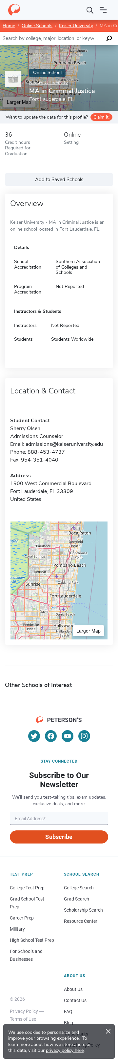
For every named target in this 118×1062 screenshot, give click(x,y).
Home (9, 26)
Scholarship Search (83, 910)
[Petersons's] (14, 10)
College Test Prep (27, 887)
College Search (79, 887)
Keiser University (76, 26)
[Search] (90, 10)
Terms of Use (23, 1019)
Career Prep (22, 917)
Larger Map (88, 630)
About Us (73, 989)
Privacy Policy (24, 1011)
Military (17, 929)
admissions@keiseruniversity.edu (64, 444)
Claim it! (101, 117)
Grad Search (76, 898)
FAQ (68, 1011)
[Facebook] (51, 736)
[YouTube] (67, 736)
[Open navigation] (103, 10)
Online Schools (37, 26)
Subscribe (58, 836)
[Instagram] (84, 736)
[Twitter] (34, 736)
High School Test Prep (32, 940)
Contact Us (75, 1000)
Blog (68, 1022)
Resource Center (80, 921)
